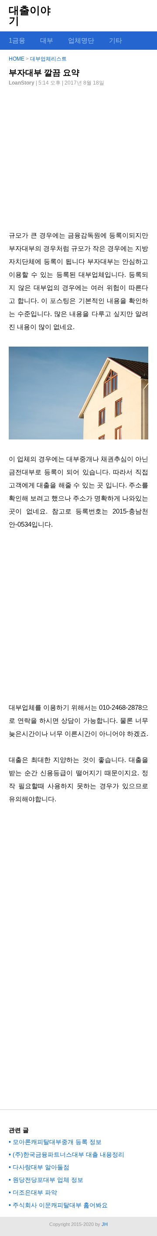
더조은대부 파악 (35, 1192)
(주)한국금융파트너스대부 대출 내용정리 (68, 1154)
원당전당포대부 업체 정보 (48, 1179)
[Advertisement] (78, 154)
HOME (16, 59)
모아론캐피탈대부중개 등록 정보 (57, 1141)
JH (105, 1224)
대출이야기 (30, 15)
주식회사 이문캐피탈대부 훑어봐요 (60, 1205)
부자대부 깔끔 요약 (44, 72)
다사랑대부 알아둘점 (41, 1167)
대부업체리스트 (48, 59)
